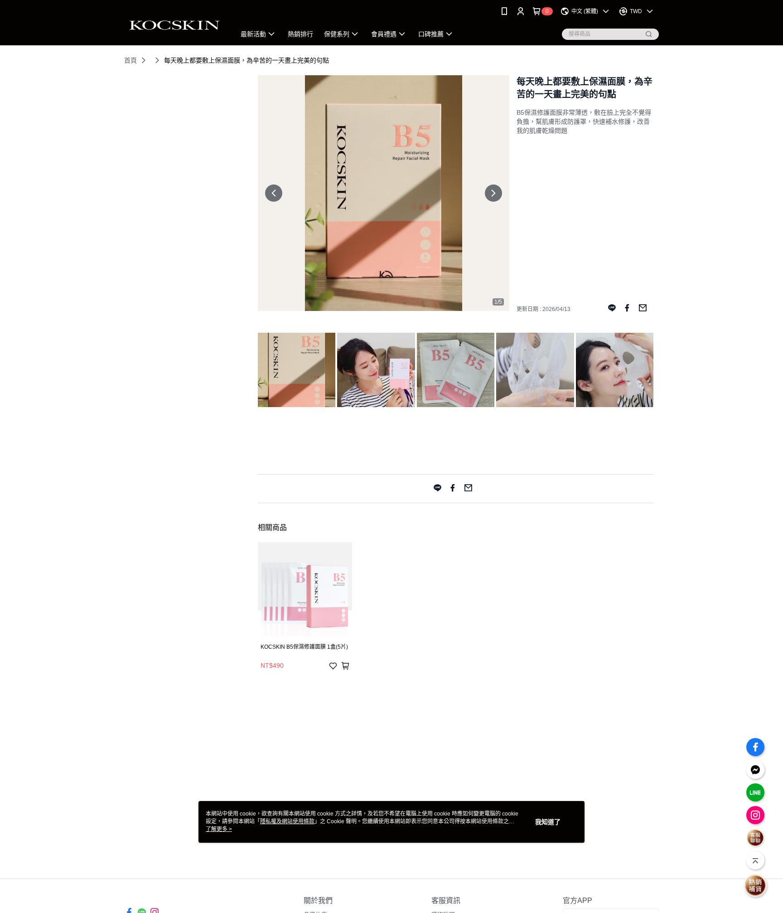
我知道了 (548, 822)
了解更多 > (219, 829)
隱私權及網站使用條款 (287, 821)
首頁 (130, 60)
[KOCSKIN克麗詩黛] (174, 24)
